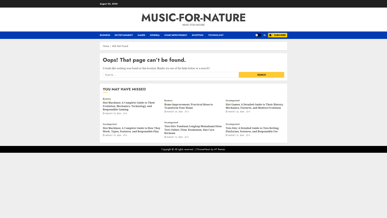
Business (105, 35)
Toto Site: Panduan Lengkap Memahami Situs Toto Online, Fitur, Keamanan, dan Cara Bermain (193, 130)
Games (141, 35)
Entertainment (124, 35)
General (155, 35)
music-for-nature (193, 17)
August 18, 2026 (113, 135)
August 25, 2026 (113, 113)
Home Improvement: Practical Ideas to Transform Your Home (188, 106)
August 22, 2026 (236, 112)
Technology (216, 35)
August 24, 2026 (175, 112)
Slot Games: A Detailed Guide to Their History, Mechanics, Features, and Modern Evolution (254, 106)
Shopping (197, 35)
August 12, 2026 (175, 137)
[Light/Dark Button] (258, 35)
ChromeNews (203, 149)
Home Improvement (175, 35)
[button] (265, 35)
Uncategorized (232, 100)
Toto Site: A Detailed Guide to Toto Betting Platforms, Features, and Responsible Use (252, 129)
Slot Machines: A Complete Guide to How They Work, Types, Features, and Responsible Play (131, 129)
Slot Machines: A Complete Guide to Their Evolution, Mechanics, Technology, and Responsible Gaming (129, 106)
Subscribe (280, 35)
